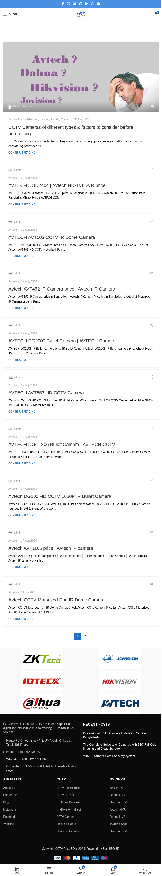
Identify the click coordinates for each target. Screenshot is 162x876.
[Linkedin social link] (87, 4)
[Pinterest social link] (81, 4)
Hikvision (32, 119)
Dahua (22, 119)
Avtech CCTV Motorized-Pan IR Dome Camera (56, 599)
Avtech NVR (118, 809)
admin (17, 169)
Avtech (12, 119)
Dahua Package (70, 802)
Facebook (9, 816)
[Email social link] (75, 4)
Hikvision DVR (119, 802)
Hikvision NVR (119, 831)
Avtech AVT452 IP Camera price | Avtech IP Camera (61, 289)
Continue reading (21, 152)
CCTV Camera (65, 816)
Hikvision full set (70, 809)
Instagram (9, 809)
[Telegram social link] (99, 4)
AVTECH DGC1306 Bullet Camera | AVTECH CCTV (61, 444)
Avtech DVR (118, 788)
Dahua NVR (117, 816)
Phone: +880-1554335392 (23, 752)
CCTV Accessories (68, 788)
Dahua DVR (117, 795)
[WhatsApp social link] (92, 4)
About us (9, 788)
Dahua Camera (66, 824)
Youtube (8, 824)
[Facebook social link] (62, 4)
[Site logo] (81, 14)
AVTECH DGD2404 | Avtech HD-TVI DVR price (56, 185)
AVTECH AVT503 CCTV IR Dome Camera (51, 237)
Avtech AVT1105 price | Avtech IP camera (50, 548)
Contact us (10, 795)
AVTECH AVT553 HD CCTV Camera (46, 392)
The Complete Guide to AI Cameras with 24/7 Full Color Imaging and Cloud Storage (120, 746)
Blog (6, 802)
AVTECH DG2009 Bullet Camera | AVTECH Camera (61, 340)
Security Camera (60, 119)
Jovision (44, 119)
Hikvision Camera (68, 831)
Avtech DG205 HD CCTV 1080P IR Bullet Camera (59, 496)
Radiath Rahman (22, 106)
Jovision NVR (118, 824)
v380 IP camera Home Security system (109, 756)
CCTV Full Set (65, 795)
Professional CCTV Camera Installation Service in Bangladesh (116, 735)
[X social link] (68, 4)
